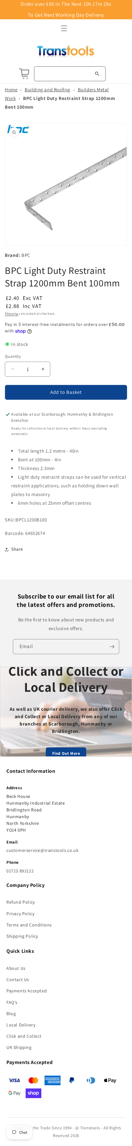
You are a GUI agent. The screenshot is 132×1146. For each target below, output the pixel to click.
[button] (64, 28)
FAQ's (12, 1002)
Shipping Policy (22, 936)
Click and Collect (23, 1036)
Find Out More (66, 753)
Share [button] (17, 549)
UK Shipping (19, 1047)
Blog (11, 1013)
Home (11, 89)
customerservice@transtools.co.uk (42, 850)
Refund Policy (20, 902)
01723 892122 (20, 871)
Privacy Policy (20, 913)
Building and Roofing (47, 89)
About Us (16, 968)
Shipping (11, 313)
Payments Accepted (26, 991)
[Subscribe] (112, 646)
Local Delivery (20, 1025)
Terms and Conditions (29, 925)
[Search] (97, 74)
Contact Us (17, 979)
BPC (25, 255)
